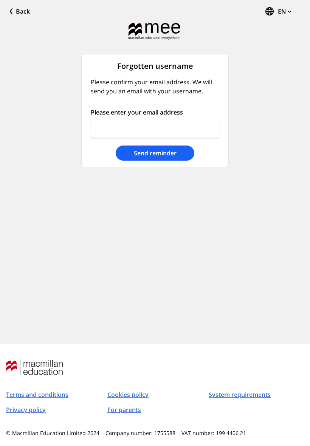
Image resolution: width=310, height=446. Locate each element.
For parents (124, 410)
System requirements (240, 394)
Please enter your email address (137, 112)
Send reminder (155, 153)
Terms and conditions (37, 394)
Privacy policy (26, 410)
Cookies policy (128, 394)
